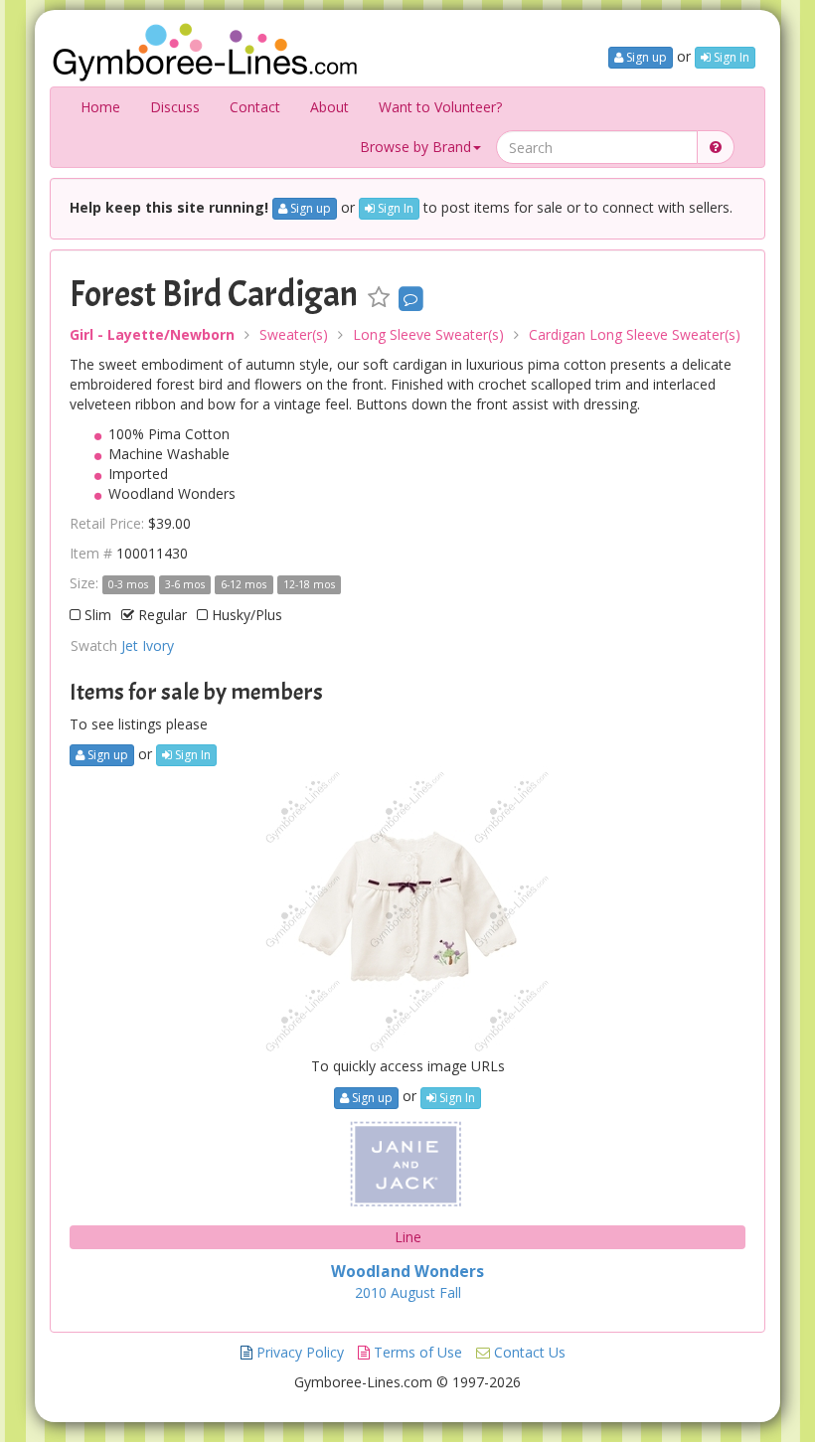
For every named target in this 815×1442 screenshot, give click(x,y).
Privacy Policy (298, 1352)
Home (100, 106)
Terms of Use (416, 1352)
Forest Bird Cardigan (214, 294)
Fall (450, 1292)
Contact (255, 106)
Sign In (730, 57)
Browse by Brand (415, 146)
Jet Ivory (147, 645)
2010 (371, 1292)
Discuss (175, 106)
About (329, 106)
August (413, 1292)
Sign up (645, 57)
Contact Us (528, 1352)
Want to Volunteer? (440, 106)
